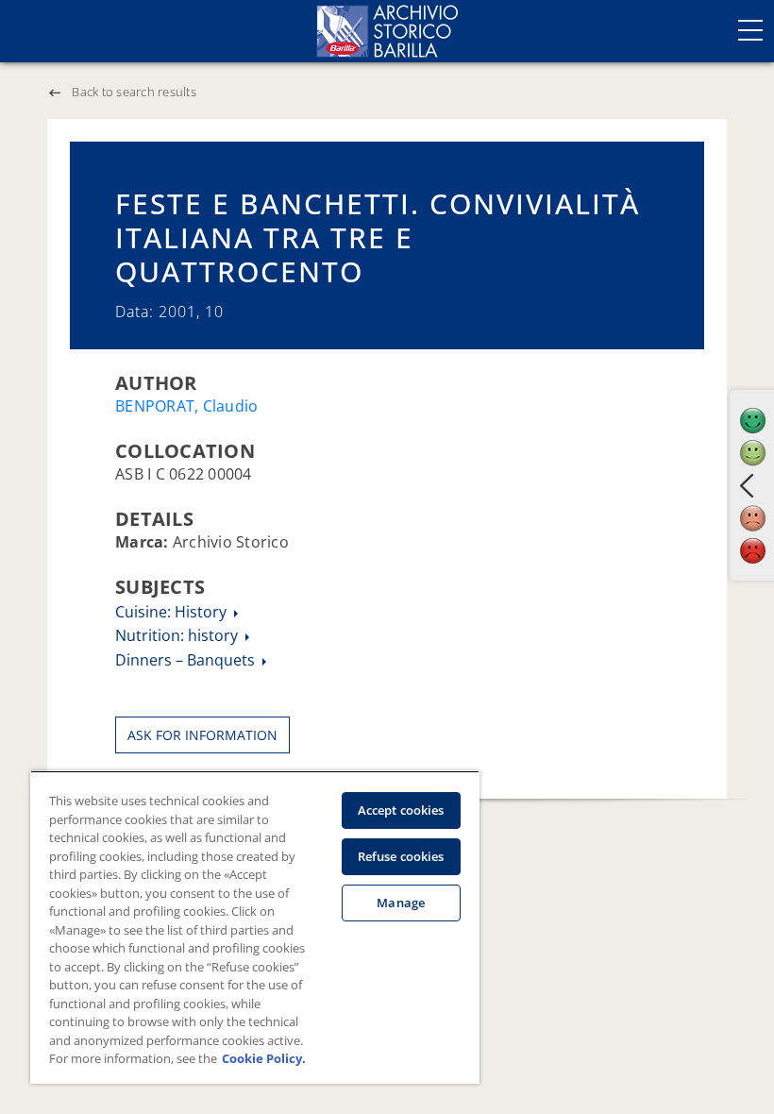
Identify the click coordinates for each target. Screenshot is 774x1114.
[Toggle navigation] (750, 30)
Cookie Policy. (264, 1058)
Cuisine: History (172, 611)
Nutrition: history (178, 635)
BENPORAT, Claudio (186, 406)
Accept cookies (401, 810)
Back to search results (134, 91)
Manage (401, 902)
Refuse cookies (401, 856)
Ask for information (202, 735)
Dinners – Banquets (187, 660)
